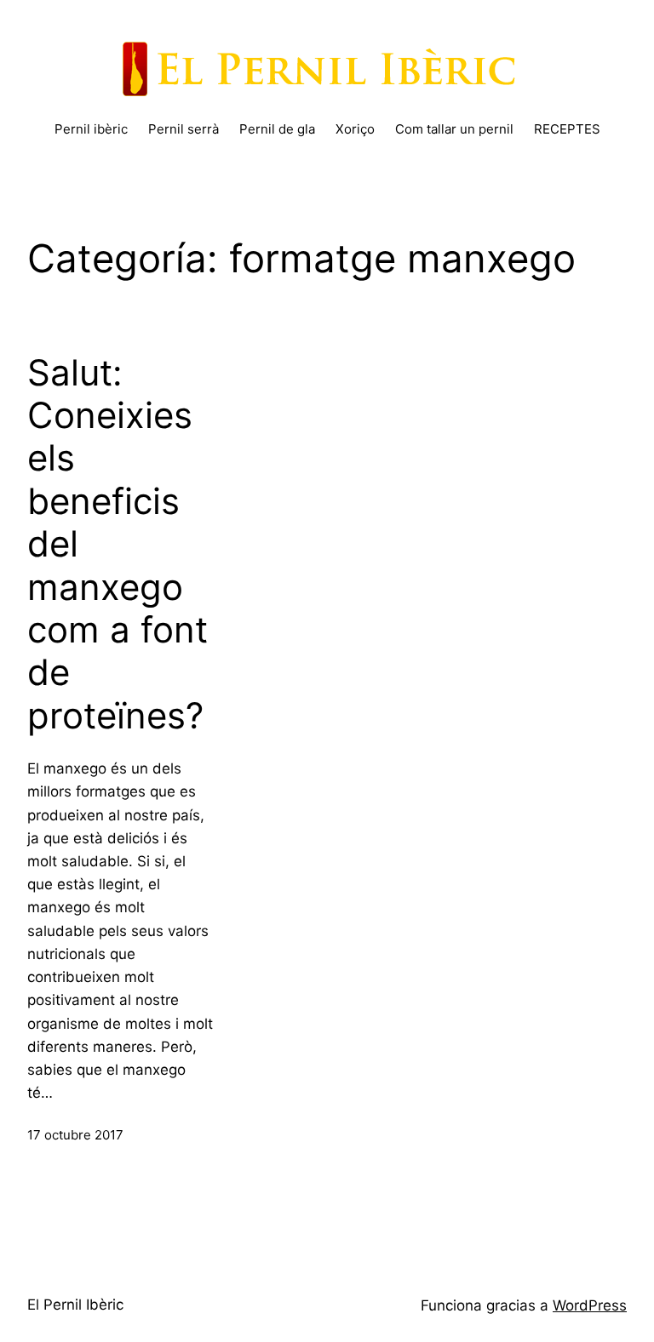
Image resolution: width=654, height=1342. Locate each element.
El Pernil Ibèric (75, 1304)
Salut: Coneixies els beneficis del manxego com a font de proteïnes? (117, 544)
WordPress (590, 1305)
